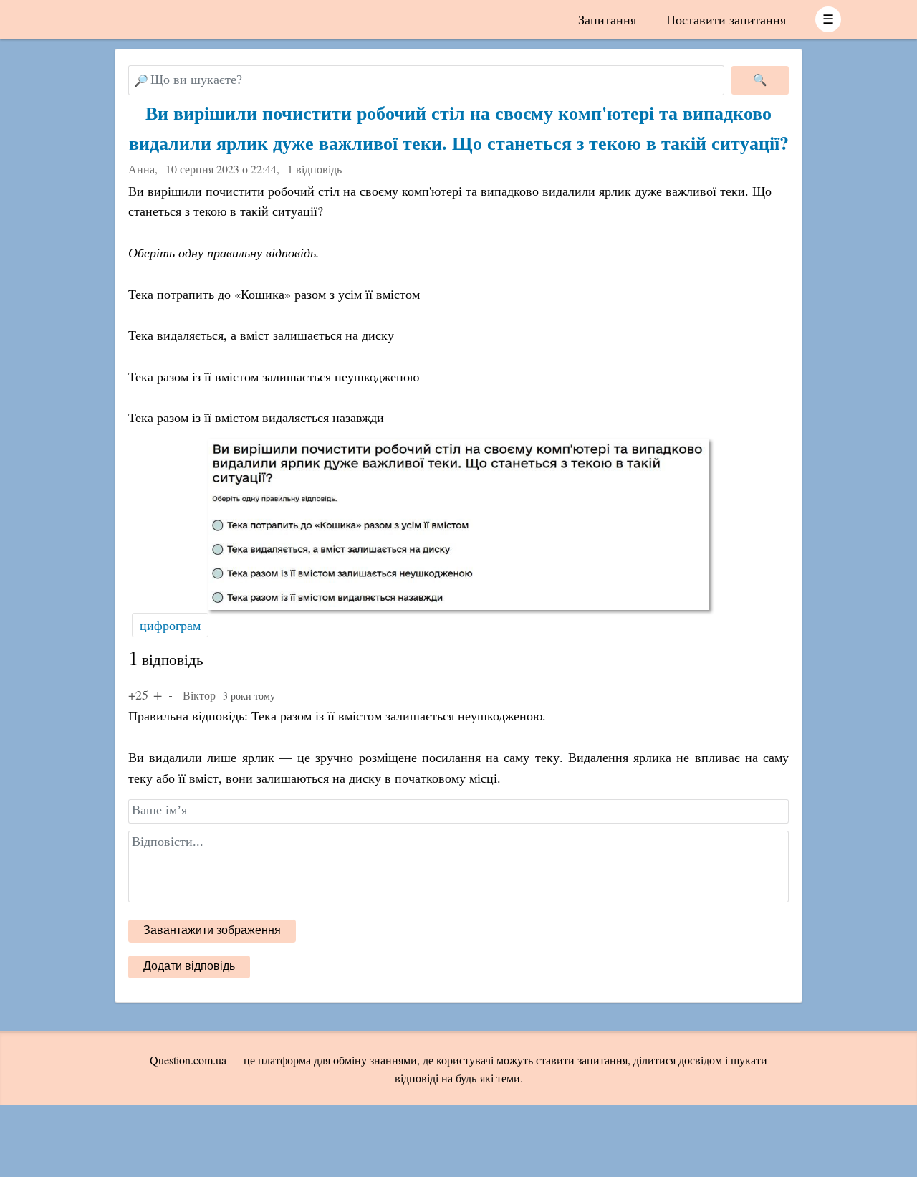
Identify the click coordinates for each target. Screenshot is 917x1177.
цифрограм (170, 625)
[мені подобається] (157, 694)
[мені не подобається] (170, 694)
